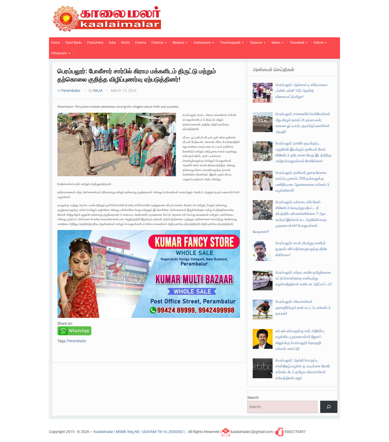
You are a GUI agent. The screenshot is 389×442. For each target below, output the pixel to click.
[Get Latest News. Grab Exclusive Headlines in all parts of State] (106, 18)
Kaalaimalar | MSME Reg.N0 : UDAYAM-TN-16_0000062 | (140, 431)
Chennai (156, 44)
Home (55, 42)
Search (253, 397)
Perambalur (70, 90)
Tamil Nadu (73, 42)
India (112, 42)
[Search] (328, 407)
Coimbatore (201, 44)
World (125, 42)
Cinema (140, 42)
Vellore (317, 44)
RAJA (98, 90)
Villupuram (58, 54)
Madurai (177, 44)
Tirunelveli (296, 44)
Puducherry (95, 42)
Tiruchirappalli (229, 44)
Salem (275, 44)
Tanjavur (255, 44)
